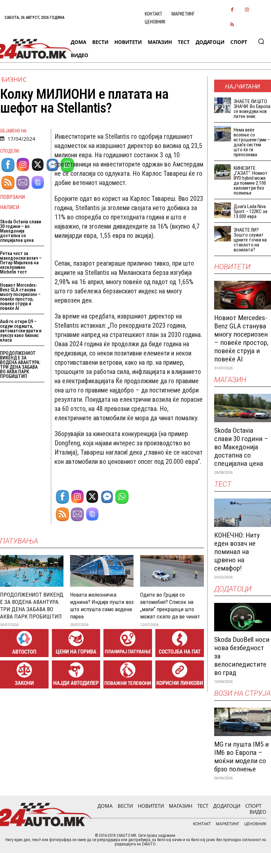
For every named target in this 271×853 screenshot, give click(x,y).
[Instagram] (247, 10)
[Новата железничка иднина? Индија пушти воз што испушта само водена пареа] (102, 571)
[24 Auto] (32, 48)
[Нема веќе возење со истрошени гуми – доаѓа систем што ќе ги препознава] (222, 133)
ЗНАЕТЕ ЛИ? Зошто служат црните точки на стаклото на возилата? (250, 240)
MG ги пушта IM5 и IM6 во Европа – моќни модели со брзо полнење (241, 756)
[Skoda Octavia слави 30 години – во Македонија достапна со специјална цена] (242, 408)
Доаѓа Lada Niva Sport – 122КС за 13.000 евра (250, 211)
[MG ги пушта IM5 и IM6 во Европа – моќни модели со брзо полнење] (242, 722)
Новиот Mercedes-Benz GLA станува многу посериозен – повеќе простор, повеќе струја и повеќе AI (20, 296)
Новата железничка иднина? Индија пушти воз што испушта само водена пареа (102, 605)
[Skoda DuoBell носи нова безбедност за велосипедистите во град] (242, 617)
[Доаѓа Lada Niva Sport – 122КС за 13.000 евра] (222, 210)
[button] (261, 41)
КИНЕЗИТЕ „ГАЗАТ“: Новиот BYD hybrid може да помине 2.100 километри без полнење (251, 180)
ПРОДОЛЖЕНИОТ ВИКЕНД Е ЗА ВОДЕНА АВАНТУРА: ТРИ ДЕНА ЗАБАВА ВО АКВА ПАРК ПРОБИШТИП (20, 365)
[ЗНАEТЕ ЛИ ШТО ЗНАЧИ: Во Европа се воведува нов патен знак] (222, 105)
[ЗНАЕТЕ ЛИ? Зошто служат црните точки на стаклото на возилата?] (222, 233)
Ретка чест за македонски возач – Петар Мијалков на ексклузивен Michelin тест (21, 263)
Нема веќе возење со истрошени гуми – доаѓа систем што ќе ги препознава (252, 142)
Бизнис (13, 79)
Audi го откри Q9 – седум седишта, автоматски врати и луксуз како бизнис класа (20, 331)
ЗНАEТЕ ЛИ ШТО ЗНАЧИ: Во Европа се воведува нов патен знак (252, 108)
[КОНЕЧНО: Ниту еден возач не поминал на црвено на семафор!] (242, 513)
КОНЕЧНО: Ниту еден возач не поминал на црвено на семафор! (237, 551)
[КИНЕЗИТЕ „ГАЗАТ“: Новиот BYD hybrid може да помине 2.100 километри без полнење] (222, 172)
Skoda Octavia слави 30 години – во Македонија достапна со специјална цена (20, 231)
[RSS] (232, 25)
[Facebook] (232, 10)
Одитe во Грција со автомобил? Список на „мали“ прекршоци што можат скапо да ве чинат (170, 605)
